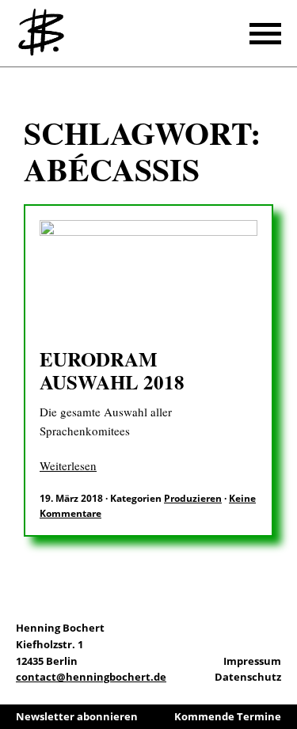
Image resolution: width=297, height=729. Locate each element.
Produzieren (193, 498)
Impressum (252, 661)
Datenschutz (248, 677)
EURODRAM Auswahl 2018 (112, 370)
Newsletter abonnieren (77, 716)
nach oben (281, 673)
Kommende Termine (227, 716)
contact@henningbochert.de (91, 677)
